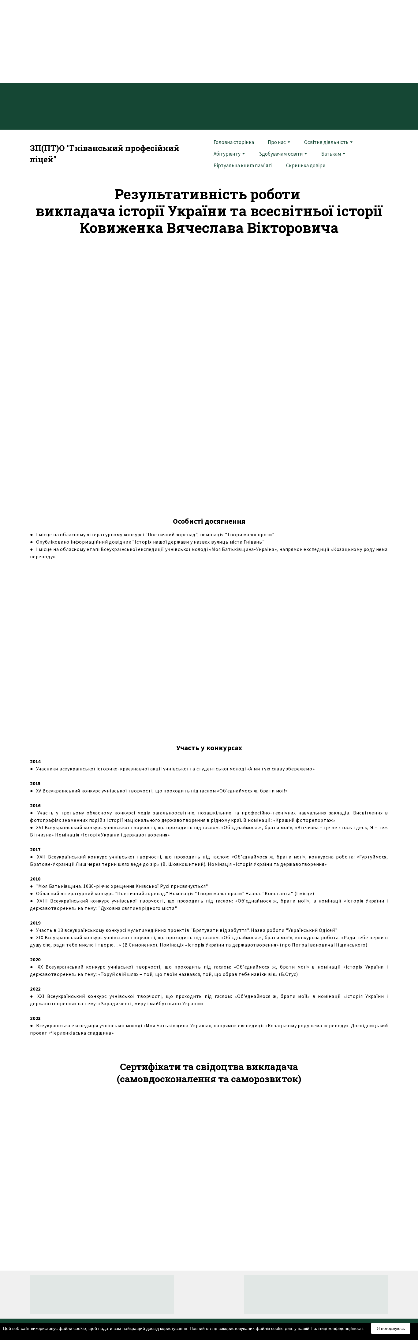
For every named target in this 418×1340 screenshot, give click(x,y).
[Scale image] (86, 649)
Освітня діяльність (326, 142)
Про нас (277, 142)
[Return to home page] (209, 1294)
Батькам (331, 153)
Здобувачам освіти (281, 153)
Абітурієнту (227, 153)
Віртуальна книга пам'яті (243, 165)
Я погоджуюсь (391, 1328)
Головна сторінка (234, 142)
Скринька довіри (306, 165)
